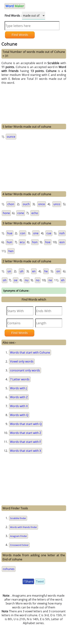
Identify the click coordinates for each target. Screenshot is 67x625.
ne (50, 280)
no (37, 280)
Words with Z (19, 397)
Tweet (40, 581)
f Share (28, 581)
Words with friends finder (23, 527)
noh (62, 233)
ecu (22, 242)
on (58, 271)
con (22, 233)
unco (56, 204)
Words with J (18, 388)
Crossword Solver (19, 545)
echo (34, 213)
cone (20, 213)
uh (21, 271)
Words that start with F (25, 442)
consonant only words (25, 370)
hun (9, 242)
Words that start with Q (26, 424)
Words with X (19, 406)
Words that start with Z (25, 433)
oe (15, 280)
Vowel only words (22, 361)
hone (6, 213)
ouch (26, 204)
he (46, 271)
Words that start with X (25, 451)
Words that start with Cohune (30, 352)
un (9, 271)
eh (62, 280)
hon (35, 242)
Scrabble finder (18, 518)
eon (62, 242)
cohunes (8, 569)
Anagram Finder (18, 536)
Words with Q (19, 415)
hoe (47, 242)
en (34, 271)
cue (48, 233)
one (35, 233)
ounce (11, 137)
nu (26, 280)
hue (9, 233)
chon (10, 204)
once (41, 204)
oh (4, 280)
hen (11, 251)
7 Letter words (19, 379)
